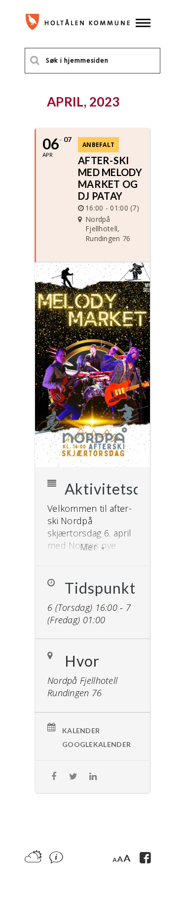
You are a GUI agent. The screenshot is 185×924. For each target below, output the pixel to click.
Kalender (81, 730)
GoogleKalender (96, 744)
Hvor (82, 661)
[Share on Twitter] (73, 776)
